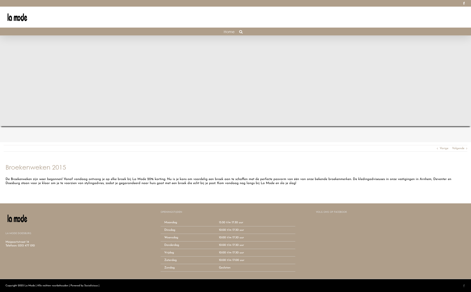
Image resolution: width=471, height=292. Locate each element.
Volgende (458, 148)
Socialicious (91, 285)
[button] (241, 31)
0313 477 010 (26, 245)
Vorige (444, 148)
